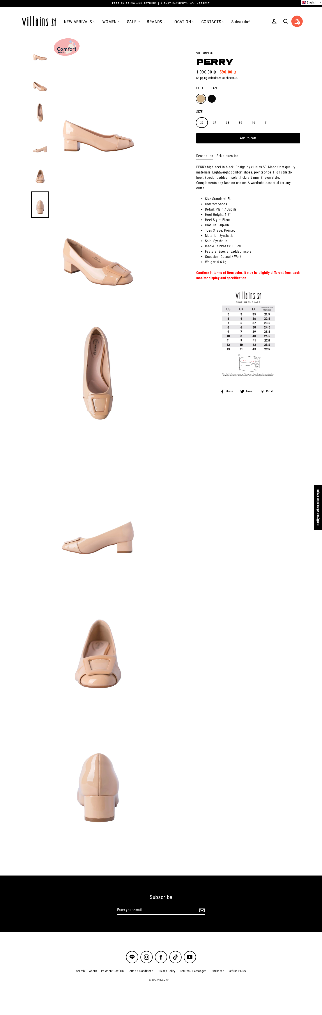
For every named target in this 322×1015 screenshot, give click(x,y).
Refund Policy (237, 971)
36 (201, 122)
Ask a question (227, 156)
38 (227, 122)
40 (253, 122)
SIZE (199, 111)
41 (266, 122)
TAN (200, 98)
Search (80, 971)
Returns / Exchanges (193, 971)
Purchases (217, 971)
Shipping (201, 78)
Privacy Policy (166, 971)
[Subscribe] (201, 910)
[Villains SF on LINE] (132, 957)
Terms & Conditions (140, 971)
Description (204, 156)
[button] (311, 2)
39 (240, 122)
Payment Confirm (112, 971)
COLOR (206, 88)
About (93, 971)
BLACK (211, 98)
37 (214, 122)
